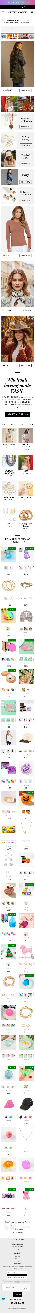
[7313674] (8, 751)
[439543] (8, 995)
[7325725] (25, 1178)
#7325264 (26, 1212)
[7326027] (25, 873)
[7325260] (21, 659)
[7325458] (8, 1025)
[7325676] (3, 1208)
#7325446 (8, 663)
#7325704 (8, 1090)
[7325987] (23, 812)
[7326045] (3, 903)
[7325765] (30, 1056)
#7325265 (8, 571)
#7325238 (8, 632)
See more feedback (17, 1232)
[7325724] (11, 1117)
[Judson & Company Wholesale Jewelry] (17, 12)
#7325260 (26, 663)
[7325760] (6, 1147)
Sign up (17, 1294)
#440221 (26, 1029)
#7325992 (26, 724)
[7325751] (30, 964)
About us (17, 1258)
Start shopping (17, 414)
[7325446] (3, 659)
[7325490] (21, 568)
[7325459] (13, 1025)
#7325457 (8, 1029)
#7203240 (26, 632)
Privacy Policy (17, 1261)
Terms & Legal (17, 1263)
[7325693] (8, 1178)
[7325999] (8, 1056)
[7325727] (21, 1178)
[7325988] (28, 812)
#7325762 (8, 1151)
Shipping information (17, 1243)
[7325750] (21, 964)
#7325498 (8, 937)
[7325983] (12, 842)
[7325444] (8, 659)
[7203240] (21, 629)
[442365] (11, 598)
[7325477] (3, 781)
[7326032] (21, 781)
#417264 (26, 602)
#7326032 (26, 785)
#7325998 (8, 1059)
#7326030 (26, 876)
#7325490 (26, 571)
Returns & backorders (17, 1244)
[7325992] (21, 720)
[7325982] (8, 842)
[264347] (8, 873)
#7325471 (26, 998)
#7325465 (8, 724)
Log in (22, 7)
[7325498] (4, 934)
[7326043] (12, 903)
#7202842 (26, 754)
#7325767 (26, 1059)
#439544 (8, 998)
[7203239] (26, 629)
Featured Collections (17, 424)
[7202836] (25, 751)
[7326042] (8, 903)
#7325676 (8, 1212)
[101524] (28, 842)
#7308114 (8, 754)
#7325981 (8, 846)
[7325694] (12, 1178)
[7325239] (8, 690)
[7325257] (25, 659)
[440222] (28, 1025)
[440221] (23, 1025)
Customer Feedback (17, 1246)
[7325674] (12, 1208)
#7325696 (8, 1182)
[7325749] (25, 964)
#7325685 (26, 907)
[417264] (21, 598)
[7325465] (3, 720)
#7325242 (8, 693)
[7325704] (3, 1086)
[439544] (3, 995)
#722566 (26, 1120)
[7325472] (25, 995)
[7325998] (4, 1056)
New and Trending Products (17, 540)
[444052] (30, 598)
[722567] (30, 1117)
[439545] (12, 995)
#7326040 (26, 937)
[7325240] (12, 690)
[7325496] (8, 934)
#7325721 (8, 1120)
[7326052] (4, 812)
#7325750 (26, 968)
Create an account (30, 7)
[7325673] (8, 1208)
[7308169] (12, 751)
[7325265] (6, 568)
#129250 (26, 1151)
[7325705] (28, 690)
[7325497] (13, 934)
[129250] (26, 1147)
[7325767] (21, 1056)
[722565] (25, 1117)
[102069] (23, 842)
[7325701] (12, 1086)
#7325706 (26, 693)
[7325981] (3, 842)
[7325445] (12, 659)
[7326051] (13, 812)
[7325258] (30, 659)
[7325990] (25, 720)
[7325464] (8, 720)
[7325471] (21, 995)
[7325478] (12, 781)
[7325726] (30, 1178)
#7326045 (8, 907)
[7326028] (30, 873)
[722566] (21, 1117)
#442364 (8, 602)
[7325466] (12, 720)
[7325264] (11, 568)
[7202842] (21, 751)
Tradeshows (17, 1260)
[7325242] (3, 690)
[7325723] (6, 1117)
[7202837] (30, 751)
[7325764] (25, 1056)
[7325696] (3, 1178)
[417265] (25, 598)
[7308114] (3, 751)
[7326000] (13, 1056)
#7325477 (8, 785)
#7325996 (8, 968)
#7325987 (26, 815)
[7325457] (4, 1025)
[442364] (6, 598)
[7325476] (8, 781)
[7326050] (8, 812)
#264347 (8, 876)
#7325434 (26, 1090)
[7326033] (30, 781)
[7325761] (11, 1147)
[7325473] (30, 995)
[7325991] (30, 720)
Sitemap (17, 1248)
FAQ (17, 1249)
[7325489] (30, 568)
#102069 (26, 846)
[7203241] (30, 629)
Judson (13, 2)
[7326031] (25, 781)
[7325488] (25, 568)
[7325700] (8, 1086)
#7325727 (26, 1182)
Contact (17, 1256)
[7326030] (21, 873)
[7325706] (23, 690)
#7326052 (8, 815)
